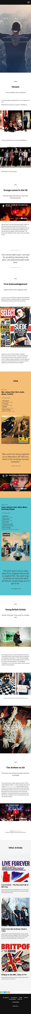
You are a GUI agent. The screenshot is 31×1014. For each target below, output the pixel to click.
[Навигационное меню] (29, 2)
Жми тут (15, 517)
